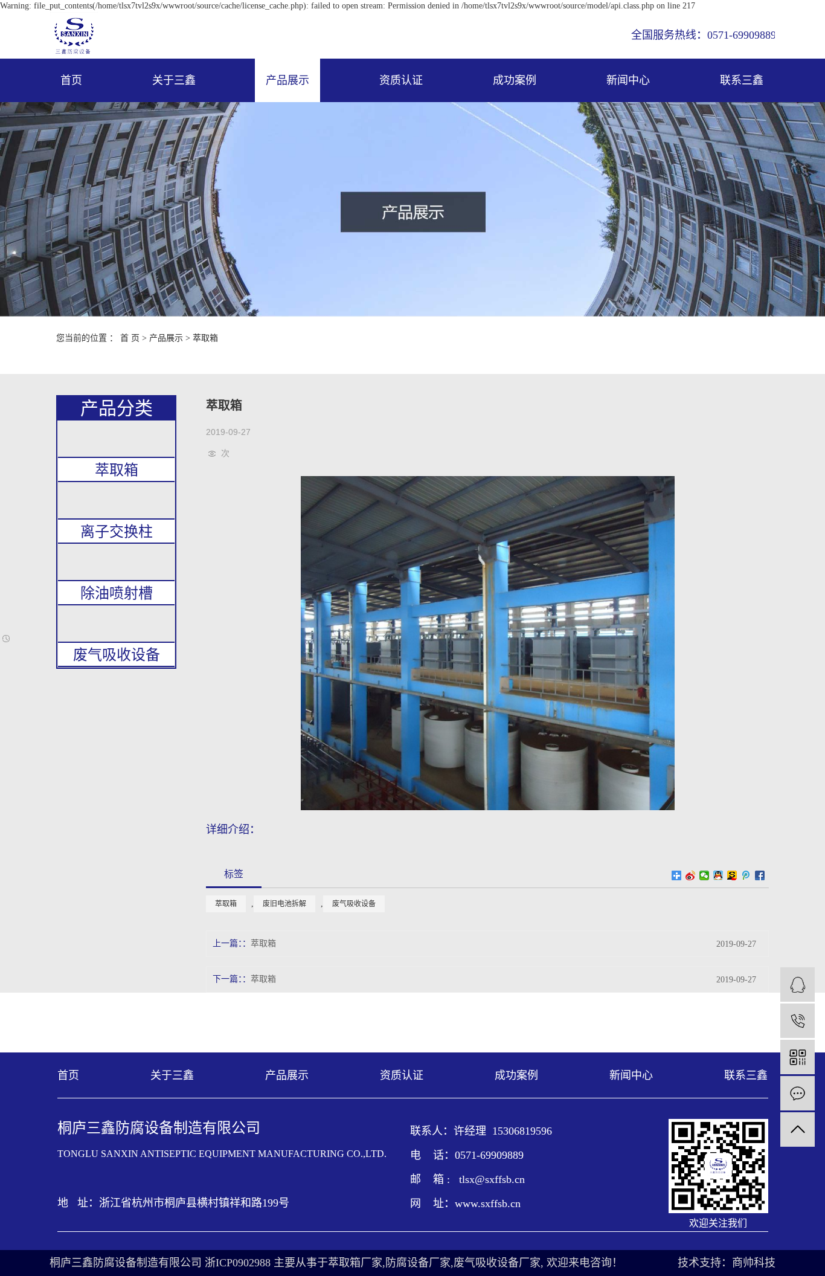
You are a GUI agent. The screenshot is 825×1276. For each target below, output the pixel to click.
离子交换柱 (116, 532)
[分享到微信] (704, 875)
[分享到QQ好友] (718, 875)
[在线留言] (797, 1093)
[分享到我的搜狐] (732, 875)
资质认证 (401, 80)
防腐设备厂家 (418, 1263)
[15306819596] (797, 1021)
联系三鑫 (741, 80)
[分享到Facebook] (760, 875)
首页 (71, 80)
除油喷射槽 (116, 593)
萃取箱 (205, 338)
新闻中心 (628, 80)
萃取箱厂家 (355, 1263)
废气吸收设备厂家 (497, 1263)
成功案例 (514, 80)
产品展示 (287, 80)
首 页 (130, 338)
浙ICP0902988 (238, 1263)
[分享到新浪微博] (690, 875)
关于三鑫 (174, 80)
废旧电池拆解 (284, 904)
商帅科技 (753, 1263)
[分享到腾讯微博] (746, 875)
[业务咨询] (797, 984)
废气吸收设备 (116, 655)
